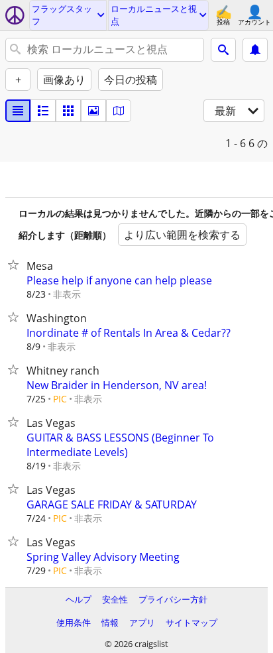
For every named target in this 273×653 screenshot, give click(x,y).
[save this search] (255, 50)
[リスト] (17, 110)
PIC (60, 398)
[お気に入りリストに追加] (16, 264)
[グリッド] (68, 110)
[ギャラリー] (93, 110)
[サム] (43, 110)
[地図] (118, 110)
